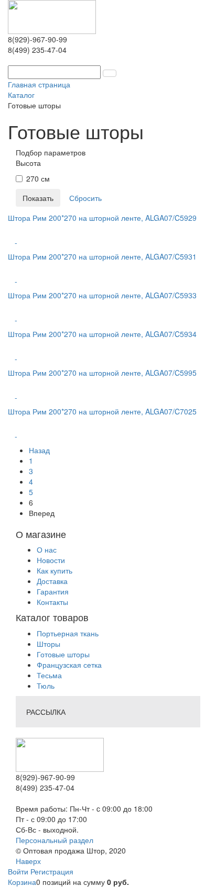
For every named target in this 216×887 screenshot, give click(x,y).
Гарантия (53, 591)
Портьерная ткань (68, 633)
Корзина (22, 882)
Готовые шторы (63, 654)
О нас (47, 549)
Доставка (52, 581)
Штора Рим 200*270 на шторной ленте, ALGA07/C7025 (102, 411)
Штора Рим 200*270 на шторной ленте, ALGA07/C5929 (102, 217)
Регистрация (51, 871)
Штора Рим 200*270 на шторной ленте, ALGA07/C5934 (102, 334)
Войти (19, 871)
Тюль (46, 685)
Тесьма (49, 675)
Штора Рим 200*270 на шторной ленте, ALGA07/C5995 (102, 372)
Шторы (48, 643)
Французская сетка (69, 664)
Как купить (54, 570)
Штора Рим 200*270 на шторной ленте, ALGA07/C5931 (102, 256)
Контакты (52, 602)
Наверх (28, 861)
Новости (51, 560)
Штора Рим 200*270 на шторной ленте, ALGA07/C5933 (102, 295)
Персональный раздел (54, 840)
